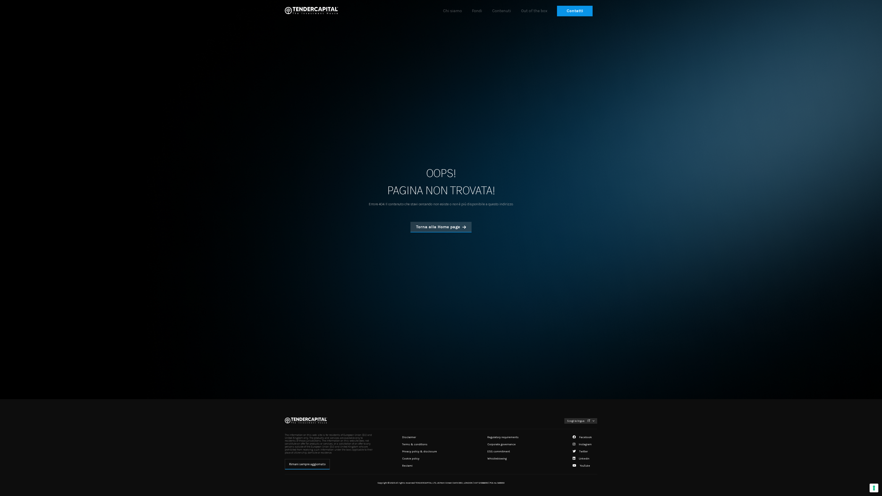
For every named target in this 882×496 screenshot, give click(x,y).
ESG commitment (498, 451)
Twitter (583, 451)
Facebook (585, 437)
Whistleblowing (497, 458)
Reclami (407, 465)
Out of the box (534, 10)
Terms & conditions (414, 444)
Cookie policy (410, 458)
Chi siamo (452, 10)
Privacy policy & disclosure (419, 451)
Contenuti (501, 10)
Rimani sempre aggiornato (307, 464)
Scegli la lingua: (576, 421)
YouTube (584, 465)
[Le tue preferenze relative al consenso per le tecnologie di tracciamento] (874, 488)
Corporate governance (501, 444)
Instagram (585, 444)
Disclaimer (409, 437)
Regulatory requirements (503, 437)
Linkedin (583, 458)
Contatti (575, 10)
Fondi (477, 10)
